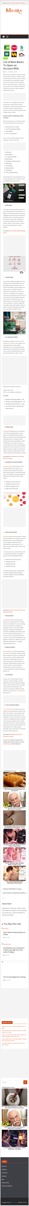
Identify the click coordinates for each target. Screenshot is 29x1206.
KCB (11, 223)
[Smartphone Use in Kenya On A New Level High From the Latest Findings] (6, 944)
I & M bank (19, 690)
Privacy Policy (5, 1182)
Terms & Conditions (7, 1186)
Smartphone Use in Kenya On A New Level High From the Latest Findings (13, 950)
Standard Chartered (8, 466)
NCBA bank (6, 431)
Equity (4, 281)
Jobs (3, 1179)
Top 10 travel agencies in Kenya (14, 977)
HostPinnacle (6, 744)
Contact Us (5, 1172)
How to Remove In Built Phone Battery (14, 893)
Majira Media (14, 72)
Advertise (4, 1169)
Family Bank (6, 620)
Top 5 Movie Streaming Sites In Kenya (14, 933)
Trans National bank (8, 709)
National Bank (6, 651)
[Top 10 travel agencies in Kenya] (14, 962)
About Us (4, 1166)
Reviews (5, 58)
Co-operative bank (13, 343)
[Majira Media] (3, 37)
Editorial (4, 1176)
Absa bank (5, 536)
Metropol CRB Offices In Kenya (13, 889)
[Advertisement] (14, 26)
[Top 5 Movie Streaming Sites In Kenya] (5, 928)
